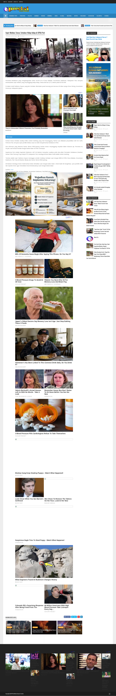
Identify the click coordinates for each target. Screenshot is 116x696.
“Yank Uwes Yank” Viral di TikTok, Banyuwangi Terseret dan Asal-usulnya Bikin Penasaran (102, 231)
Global (62, 16)
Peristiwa (22, 16)
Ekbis (56, 16)
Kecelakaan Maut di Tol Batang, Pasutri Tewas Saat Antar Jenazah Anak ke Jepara (69, 631)
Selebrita (99, 16)
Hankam (36, 16)
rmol (12, 169)
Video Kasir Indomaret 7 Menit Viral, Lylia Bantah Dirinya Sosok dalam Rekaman (32, 25)
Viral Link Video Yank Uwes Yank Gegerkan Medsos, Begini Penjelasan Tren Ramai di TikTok (102, 246)
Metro (76, 16)
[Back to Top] (109, 694)
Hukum (43, 16)
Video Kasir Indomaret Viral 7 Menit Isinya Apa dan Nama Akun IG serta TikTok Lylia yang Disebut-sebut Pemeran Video (102, 177)
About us (5, 1)
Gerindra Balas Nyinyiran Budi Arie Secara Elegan (101, 156)
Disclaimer (10, 1)
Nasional (69, 16)
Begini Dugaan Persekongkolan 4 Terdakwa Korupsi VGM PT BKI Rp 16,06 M (102, 166)
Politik (30, 16)
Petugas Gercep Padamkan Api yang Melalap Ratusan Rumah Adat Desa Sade (44, 631)
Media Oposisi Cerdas (19, 693)
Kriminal (49, 16)
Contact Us (16, 1)
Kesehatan (91, 16)
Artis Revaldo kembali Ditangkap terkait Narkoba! (102, 188)
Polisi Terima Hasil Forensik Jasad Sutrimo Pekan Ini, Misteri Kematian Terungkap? (81, 25)
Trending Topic (13, 16)
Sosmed (106, 16)
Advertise (21, 1)
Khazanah (83, 16)
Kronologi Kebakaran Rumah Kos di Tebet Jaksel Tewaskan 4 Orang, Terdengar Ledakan (17, 631)
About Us (96, 237)
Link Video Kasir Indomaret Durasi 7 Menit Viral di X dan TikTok (96, 38)
